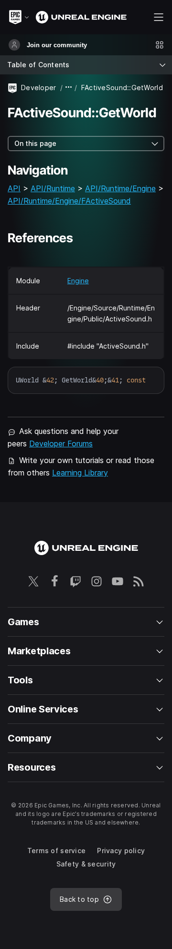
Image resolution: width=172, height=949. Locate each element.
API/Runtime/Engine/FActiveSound (69, 201)
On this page (35, 143)
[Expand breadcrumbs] (68, 87)
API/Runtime (53, 188)
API (14, 188)
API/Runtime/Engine (120, 188)
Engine (78, 281)
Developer (38, 87)
